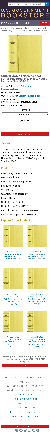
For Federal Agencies (25, 411)
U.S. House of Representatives (33, 30)
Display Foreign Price (29, 95)
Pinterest (33, 430)
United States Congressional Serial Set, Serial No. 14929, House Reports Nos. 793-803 (37, 342)
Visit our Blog (25, 426)
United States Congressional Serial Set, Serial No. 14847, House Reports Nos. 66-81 (13, 256)
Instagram (25, 430)
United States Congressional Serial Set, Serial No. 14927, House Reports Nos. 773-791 (37, 299)
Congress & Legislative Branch (23, 28)
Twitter (21, 430)
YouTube (29, 430)
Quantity (24, 120)
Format (24, 109)
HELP (26, 22)
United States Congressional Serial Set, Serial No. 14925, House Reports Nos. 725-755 (37, 256)
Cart (44, 22)
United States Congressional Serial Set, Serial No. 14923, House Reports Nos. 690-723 (13, 342)
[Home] (25, 16)
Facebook (16, 430)
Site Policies (25, 394)
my (10, 22)
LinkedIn (37, 430)
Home (4, 28)
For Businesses (25, 407)
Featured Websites (25, 416)
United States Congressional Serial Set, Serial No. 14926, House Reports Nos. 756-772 (13, 299)
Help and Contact (25, 398)
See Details (25, 365)
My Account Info (25, 403)
